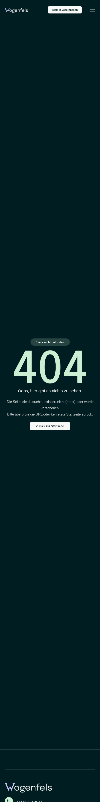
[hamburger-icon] (92, 10)
